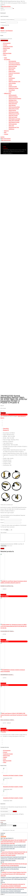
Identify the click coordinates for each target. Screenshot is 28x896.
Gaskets (5, 50)
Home (4, 51)
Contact (6, 134)
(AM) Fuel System (13, 117)
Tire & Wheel (12, 90)
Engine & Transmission (14, 73)
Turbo (10, 91)
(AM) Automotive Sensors (15, 98)
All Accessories (6, 43)
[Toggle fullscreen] (3, 820)
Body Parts (11, 69)
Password (3, 22)
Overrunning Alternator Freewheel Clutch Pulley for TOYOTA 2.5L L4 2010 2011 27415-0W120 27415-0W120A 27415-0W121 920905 (13, 858)
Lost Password (9, 30)
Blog (5, 132)
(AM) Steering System (14, 122)
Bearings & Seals (7, 53)
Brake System (6, 48)
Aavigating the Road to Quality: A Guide (13, 798)
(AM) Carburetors (13, 103)
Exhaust (5, 44)
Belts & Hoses (12, 68)
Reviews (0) (6, 430)
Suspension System (8, 46)
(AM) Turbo (11, 125)
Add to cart (3, 412)
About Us (6, 130)
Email (2, 522)
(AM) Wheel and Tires (14, 127)
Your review (4, 532)
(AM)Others (11, 129)
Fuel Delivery (12, 78)
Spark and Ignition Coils (14, 81)
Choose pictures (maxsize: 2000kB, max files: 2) (12, 544)
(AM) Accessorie (12, 95)
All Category (7, 59)
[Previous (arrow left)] (1, 822)
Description (6, 428)
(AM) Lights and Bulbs (14, 120)
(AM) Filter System (13, 115)
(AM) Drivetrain (12, 110)
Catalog (2, 137)
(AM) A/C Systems (13, 96)
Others (10, 85)
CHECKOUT (3, 836)
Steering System (13, 86)
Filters (4, 55)
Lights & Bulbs (12, 83)
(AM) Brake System (13, 102)
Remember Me (5, 25)
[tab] (15, 428)
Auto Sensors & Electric (14, 64)
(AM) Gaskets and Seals (14, 119)
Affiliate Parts (7, 93)
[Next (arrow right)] (2, 822)
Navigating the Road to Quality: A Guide (13, 775)
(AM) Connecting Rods (14, 107)
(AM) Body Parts (13, 100)
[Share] (2, 820)
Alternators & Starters (14, 62)
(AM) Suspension (13, 124)
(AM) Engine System (13, 112)
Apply (15, 825)
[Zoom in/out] (4, 820)
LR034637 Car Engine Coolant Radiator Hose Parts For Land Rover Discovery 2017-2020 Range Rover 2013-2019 (14, 879)
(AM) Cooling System (14, 108)
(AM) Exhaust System (14, 113)
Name (2, 519)
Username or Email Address (7, 19)
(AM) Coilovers (12, 105)
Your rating (3, 529)
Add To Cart (3, 594)
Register (3, 30)
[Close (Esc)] (1, 820)
